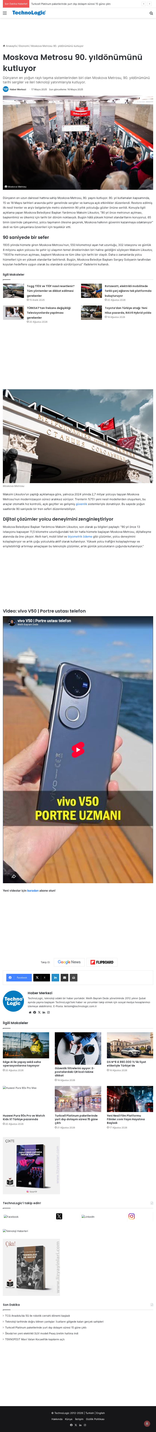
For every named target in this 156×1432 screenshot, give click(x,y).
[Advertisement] (78, 30)
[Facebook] (34, 1012)
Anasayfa (11, 45)
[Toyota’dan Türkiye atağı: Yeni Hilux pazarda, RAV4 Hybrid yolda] (91, 313)
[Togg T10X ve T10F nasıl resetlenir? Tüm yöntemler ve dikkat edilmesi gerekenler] (13, 291)
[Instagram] (48, 1012)
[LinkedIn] (55, 977)
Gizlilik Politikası (95, 1419)
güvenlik (81, 504)
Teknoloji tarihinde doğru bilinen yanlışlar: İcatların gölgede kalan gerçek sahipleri (54, 1321)
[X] (39, 1012)
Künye (68, 1419)
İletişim (79, 1419)
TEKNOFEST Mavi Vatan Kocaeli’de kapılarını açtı (34, 1339)
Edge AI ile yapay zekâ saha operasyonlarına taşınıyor (22, 1063)
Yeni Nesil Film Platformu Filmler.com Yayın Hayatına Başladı (126, 1119)
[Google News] (69, 962)
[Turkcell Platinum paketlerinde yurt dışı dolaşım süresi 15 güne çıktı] (78, 1099)
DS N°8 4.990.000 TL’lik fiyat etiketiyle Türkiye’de (126, 1063)
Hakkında (57, 1419)
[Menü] (5, 14)
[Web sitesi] (30, 1012)
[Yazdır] (73, 977)
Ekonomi (24, 45)
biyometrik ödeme (80, 536)
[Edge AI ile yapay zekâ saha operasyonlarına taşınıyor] (26, 1045)
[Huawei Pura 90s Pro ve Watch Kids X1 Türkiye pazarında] (26, 1099)
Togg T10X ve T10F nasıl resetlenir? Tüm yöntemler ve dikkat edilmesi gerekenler (51, 291)
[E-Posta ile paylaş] (64, 977)
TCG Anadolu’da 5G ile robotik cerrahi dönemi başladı (37, 1315)
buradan (33, 890)
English (100, 1412)
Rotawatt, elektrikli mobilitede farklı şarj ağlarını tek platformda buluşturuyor (128, 291)
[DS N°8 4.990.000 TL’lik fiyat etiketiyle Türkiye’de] (130, 1045)
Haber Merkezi (18, 89)
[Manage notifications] (147, 1424)
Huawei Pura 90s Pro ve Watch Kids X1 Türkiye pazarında (24, 1117)
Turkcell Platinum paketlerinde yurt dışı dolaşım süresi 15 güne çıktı (76, 1119)
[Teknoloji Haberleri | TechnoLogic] (30, 12)
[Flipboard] (102, 962)
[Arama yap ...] (151, 14)
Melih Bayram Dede (98, 998)
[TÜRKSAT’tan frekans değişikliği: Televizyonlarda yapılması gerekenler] (13, 313)
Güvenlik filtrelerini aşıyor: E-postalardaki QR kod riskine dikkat (75, 1071)
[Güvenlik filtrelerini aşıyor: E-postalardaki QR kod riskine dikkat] (78, 1048)
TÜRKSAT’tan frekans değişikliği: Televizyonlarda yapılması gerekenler (49, 313)
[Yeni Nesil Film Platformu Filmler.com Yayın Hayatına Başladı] (130, 1099)
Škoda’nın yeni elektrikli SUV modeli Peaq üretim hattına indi (66, 3)
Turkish (89, 1412)
